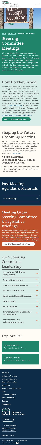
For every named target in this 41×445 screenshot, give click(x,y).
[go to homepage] (11, 4)
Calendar (5, 401)
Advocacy (12, 34)
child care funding (15, 105)
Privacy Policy (5, 443)
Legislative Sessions (9, 379)
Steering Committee (9, 382)
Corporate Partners (9, 394)
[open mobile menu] (37, 4)
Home (4, 34)
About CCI (6, 385)
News (4, 391)
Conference (6, 404)
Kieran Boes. (17, 153)
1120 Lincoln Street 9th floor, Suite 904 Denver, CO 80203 (9, 428)
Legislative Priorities (9, 376)
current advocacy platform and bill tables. (17, 115)
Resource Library (8, 398)
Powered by (12, 443)
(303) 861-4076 (8, 435)
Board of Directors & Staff (11, 388)
